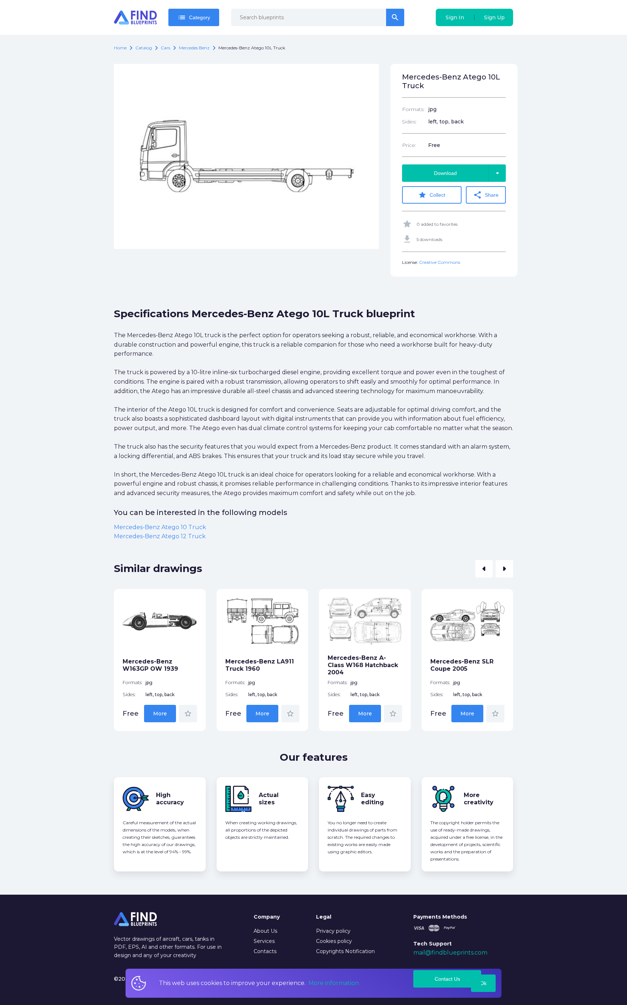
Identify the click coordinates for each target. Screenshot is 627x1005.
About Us (265, 931)
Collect (431, 195)
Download (468, 173)
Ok (483, 983)
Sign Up (494, 17)
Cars (165, 47)
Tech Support (432, 943)
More (160, 713)
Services (264, 941)
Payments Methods (440, 917)
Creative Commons (439, 262)
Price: (409, 145)
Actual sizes (269, 799)
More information (333, 983)
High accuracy (170, 799)
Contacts (265, 951)
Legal (323, 917)
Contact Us (447, 979)
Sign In (455, 17)
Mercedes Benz (194, 47)
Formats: (413, 109)
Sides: (409, 121)
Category (193, 17)
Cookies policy (334, 941)
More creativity (478, 799)
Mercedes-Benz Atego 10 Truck (160, 527)
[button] (484, 568)
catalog (143, 47)
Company (267, 917)
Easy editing (372, 799)
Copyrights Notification (345, 951)
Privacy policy (333, 931)
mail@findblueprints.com (450, 952)
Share (486, 195)
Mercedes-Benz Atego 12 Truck (160, 536)
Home (120, 47)
